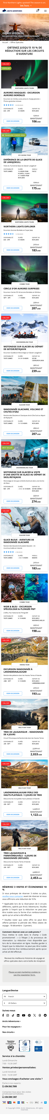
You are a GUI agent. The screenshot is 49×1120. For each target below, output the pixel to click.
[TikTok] (13, 1015)
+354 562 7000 (10, 1086)
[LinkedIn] (18, 1015)
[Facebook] (3, 1015)
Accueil (5, 42)
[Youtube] (23, 1015)
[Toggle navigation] (45, 10)
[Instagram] (8, 1015)
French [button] (9, 996)
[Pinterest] (29, 1015)
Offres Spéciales (16, 42)
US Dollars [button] (10, 1003)
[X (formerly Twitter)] (34, 1015)
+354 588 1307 (10, 1097)
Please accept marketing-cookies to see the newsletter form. (24, 973)
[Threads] (40, 1015)
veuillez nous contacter (12, 896)
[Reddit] (45, 1015)
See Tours (24, 5)
